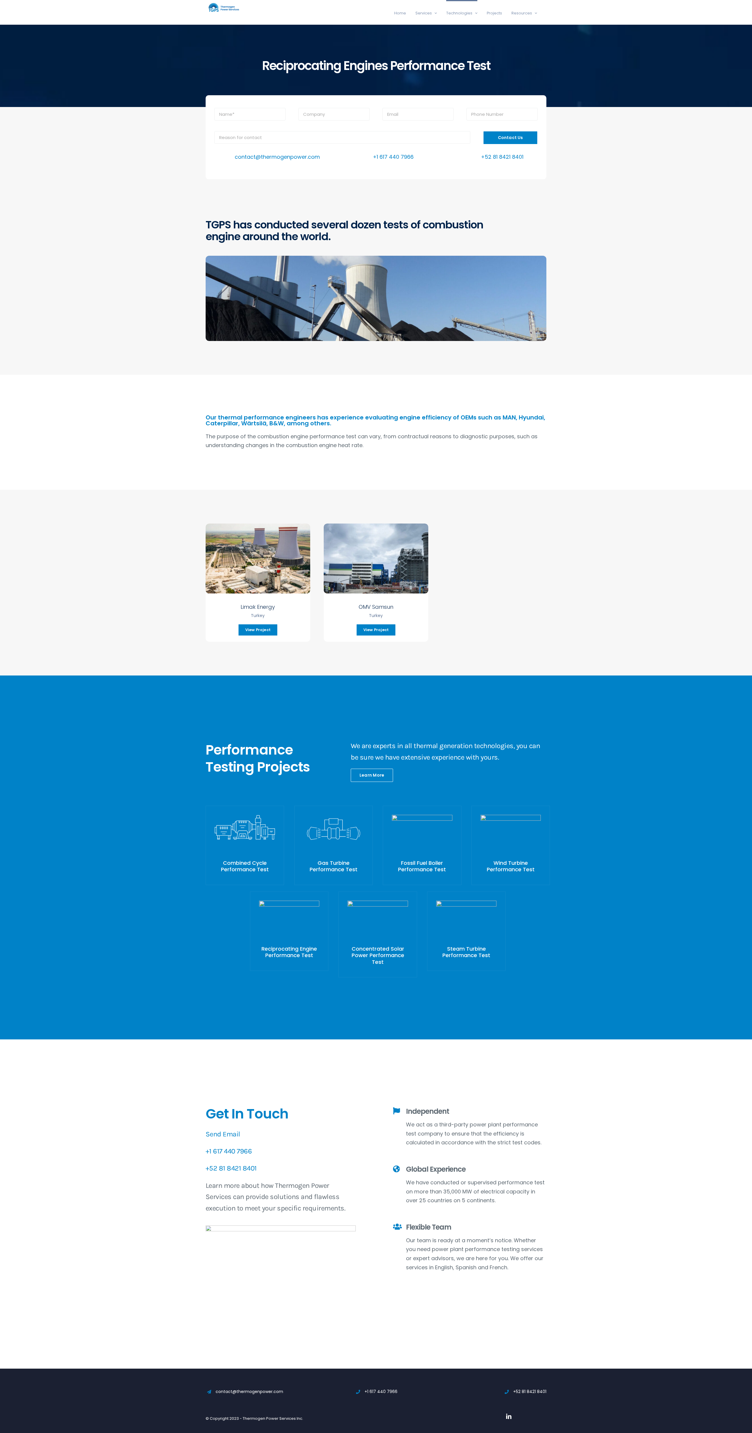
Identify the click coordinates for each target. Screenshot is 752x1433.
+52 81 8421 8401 (502, 156)
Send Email (223, 1134)
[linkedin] (508, 1416)
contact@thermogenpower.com (277, 156)
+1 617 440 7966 (393, 156)
